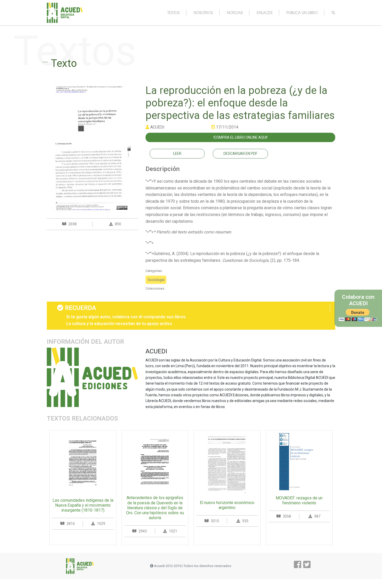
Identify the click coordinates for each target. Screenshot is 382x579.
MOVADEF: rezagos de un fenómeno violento (299, 500)
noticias (235, 12)
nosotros (203, 12)
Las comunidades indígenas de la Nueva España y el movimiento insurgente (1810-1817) (82, 505)
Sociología (156, 280)
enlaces (264, 12)
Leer (177, 153)
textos (173, 12)
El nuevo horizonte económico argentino (227, 505)
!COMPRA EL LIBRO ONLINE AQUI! (240, 137)
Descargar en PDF (240, 153)
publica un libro (302, 12)
